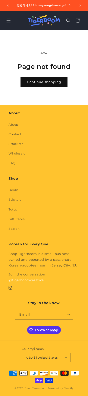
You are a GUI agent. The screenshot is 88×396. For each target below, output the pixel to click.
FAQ (12, 163)
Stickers (15, 200)
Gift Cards (17, 219)
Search (14, 229)
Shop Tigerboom (36, 388)
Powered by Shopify (60, 388)
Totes (13, 209)
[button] (8, 20)
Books (14, 190)
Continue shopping (44, 82)
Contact (15, 134)
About (13, 125)
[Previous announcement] (8, 5)
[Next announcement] (80, 5)
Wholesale (17, 153)
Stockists (16, 144)
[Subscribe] (68, 315)
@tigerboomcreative (26, 280)
